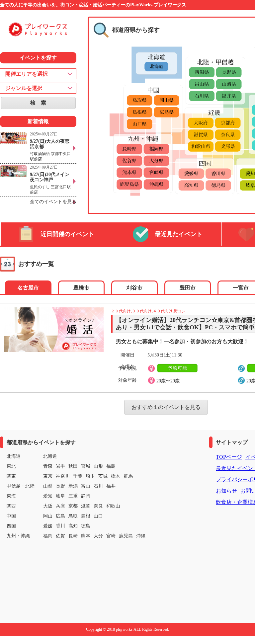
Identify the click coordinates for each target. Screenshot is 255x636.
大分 (98, 535)
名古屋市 (28, 287)
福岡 (47, 535)
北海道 (50, 456)
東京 (47, 476)
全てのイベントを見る (53, 201)
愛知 (47, 496)
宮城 (85, 466)
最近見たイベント (179, 234)
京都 (73, 506)
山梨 (47, 486)
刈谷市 (134, 287)
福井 (111, 486)
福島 (111, 466)
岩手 (60, 466)
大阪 (47, 506)
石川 (98, 486)
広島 (60, 516)
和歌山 (113, 506)
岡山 (47, 516)
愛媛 (47, 525)
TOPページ (229, 457)
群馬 (128, 476)
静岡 (85, 496)
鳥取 (73, 516)
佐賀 (60, 535)
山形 (98, 466)
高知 (73, 525)
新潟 (73, 486)
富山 (85, 486)
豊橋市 (81, 287)
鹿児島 (126, 535)
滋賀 (85, 506)
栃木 (115, 476)
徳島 (85, 525)
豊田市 (188, 287)
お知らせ (226, 491)
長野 (60, 486)
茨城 (103, 476)
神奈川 (63, 476)
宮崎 (111, 535)
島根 (85, 516)
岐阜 (60, 496)
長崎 (73, 535)
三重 (73, 496)
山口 (98, 516)
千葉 (77, 476)
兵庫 (60, 506)
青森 (47, 466)
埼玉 (90, 476)
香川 (60, 525)
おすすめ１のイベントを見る (166, 407)
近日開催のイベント (67, 234)
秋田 (73, 466)
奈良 (98, 506)
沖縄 (140, 535)
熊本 (85, 535)
